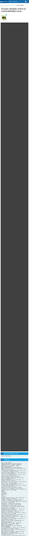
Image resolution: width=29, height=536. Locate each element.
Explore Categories (13, 1)
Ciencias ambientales (11, 5)
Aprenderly (4, 1)
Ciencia (4, 5)
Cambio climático (20, 5)
